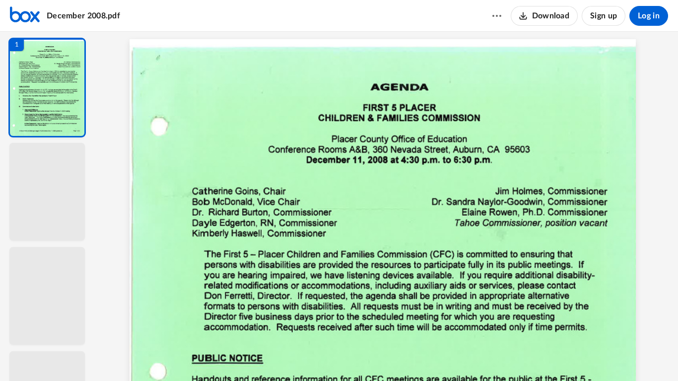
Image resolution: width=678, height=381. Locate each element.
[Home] (25, 15)
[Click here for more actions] (497, 16)
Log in (649, 16)
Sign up (603, 16)
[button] (47, 87)
